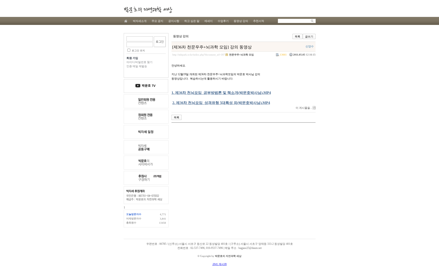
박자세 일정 (146, 132)
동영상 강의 (241, 21)
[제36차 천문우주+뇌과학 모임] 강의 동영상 (212, 47)
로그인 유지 (138, 50)
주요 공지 (157, 21)
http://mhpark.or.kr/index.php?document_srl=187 (198, 54)
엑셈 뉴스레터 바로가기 (146, 178)
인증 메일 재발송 (136, 66)
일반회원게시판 (146, 101)
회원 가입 (132, 58)
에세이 (208, 21)
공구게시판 (146, 147)
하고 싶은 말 (191, 21)
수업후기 (223, 21)
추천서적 (258, 21)
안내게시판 (146, 86)
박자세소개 (140, 21)
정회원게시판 (146, 117)
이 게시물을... (304, 107)
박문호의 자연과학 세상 (148, 9)
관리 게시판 (219, 264)
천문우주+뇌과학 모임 (241, 54)
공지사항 (173, 21)
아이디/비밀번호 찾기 (139, 62)
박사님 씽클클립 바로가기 (146, 163)
